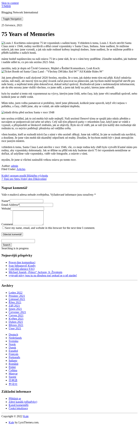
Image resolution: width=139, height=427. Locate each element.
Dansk (12, 347)
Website (5, 208)
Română (13, 363)
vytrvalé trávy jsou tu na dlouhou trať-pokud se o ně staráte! (43, 275)
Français (13, 354)
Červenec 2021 (17, 312)
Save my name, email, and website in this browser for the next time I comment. (50, 227)
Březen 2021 (16, 325)
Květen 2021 (16, 318)
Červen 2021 (16, 315)
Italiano (13, 360)
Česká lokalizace (18, 408)
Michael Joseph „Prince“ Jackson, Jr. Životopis (35, 272)
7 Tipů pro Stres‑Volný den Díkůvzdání (24, 178)
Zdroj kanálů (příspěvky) (23, 401)
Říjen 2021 (15, 302)
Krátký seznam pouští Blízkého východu (24, 175)
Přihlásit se (15, 398)
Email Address (10, 204)
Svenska (13, 341)
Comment (7, 224)
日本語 (13, 380)
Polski (12, 367)
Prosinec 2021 (17, 295)
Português (14, 357)
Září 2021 (14, 305)
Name (5, 200)
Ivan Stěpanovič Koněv (22, 265)
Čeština (13, 370)
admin (14, 165)
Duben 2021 (16, 321)
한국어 (13, 384)
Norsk (12, 344)
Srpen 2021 (15, 308)
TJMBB (6, 6)
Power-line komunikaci (22, 262)
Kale (26, 416)
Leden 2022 (15, 292)
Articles (20, 169)
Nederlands (15, 337)
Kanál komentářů (18, 405)
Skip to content (10, 3)
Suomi (12, 376)
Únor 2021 (15, 328)
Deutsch (13, 334)
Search (6, 245)
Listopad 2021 (17, 299)
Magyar (13, 373)
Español (13, 350)
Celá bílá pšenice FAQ (22, 268)
